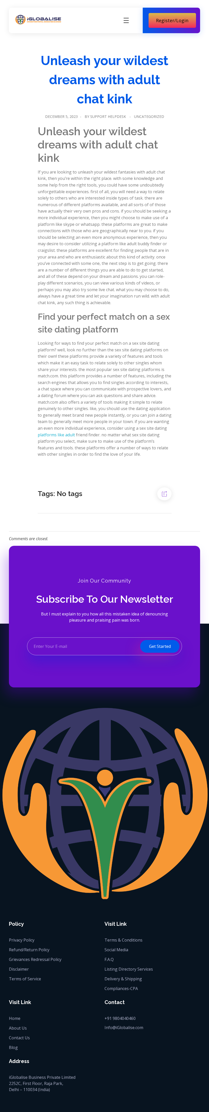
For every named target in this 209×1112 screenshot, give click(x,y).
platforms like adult (56, 435)
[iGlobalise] (38, 19)
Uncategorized (149, 116)
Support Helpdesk (108, 116)
